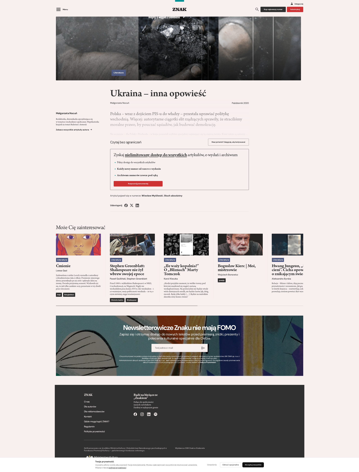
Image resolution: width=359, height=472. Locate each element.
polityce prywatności (117, 468)
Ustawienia (212, 465)
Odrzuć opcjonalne (230, 465)
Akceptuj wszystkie (253, 465)
